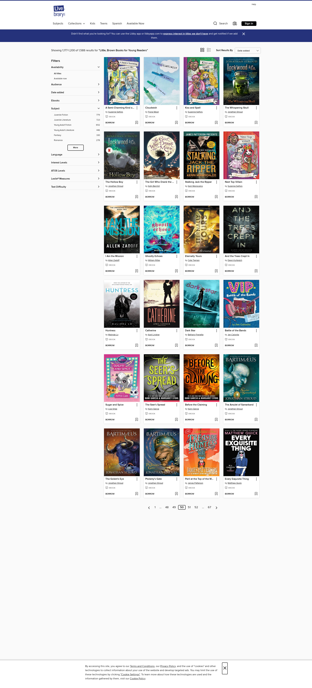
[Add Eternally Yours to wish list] (216, 271)
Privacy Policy (168, 666)
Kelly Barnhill (154, 186)
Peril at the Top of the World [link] (200, 479)
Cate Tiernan (194, 260)
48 (167, 507)
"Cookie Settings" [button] (130, 674)
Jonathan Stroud (235, 112)
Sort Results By (224, 50)
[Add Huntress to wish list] (137, 346)
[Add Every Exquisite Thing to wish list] (256, 494)
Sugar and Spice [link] (114, 404)
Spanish (117, 23)
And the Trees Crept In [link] (237, 256)
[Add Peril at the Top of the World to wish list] (216, 494)
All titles (57, 73)
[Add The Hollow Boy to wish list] (137, 197)
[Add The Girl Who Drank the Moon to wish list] (176, 197)
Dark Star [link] (190, 330)
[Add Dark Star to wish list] (216, 346)
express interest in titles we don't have (185, 33)
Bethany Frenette (195, 334)
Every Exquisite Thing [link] (237, 479)
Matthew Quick (235, 483)
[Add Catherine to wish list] (176, 346)
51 (189, 507)
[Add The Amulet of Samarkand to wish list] (256, 420)
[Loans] (235, 24)
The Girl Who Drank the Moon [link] (160, 182)
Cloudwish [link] (151, 107)
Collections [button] (75, 23)
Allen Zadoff (113, 260)
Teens (103, 23)
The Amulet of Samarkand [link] (239, 404)
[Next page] (216, 507)
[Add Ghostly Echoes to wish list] (176, 271)
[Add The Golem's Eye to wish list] (137, 494)
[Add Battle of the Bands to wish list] (256, 346)
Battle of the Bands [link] (235, 330)
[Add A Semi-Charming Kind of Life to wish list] (137, 123)
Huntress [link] (110, 330)
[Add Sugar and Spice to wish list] (137, 420)
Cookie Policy (137, 678)
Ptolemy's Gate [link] (153, 479)
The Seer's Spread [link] (155, 404)
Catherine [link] (150, 330)
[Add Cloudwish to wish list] (176, 123)
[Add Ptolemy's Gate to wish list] (176, 494)
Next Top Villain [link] (233, 182)
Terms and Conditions (142, 666)
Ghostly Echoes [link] (153, 256)
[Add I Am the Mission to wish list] (137, 271)
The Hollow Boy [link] (114, 182)
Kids (92, 23)
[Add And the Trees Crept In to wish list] (256, 271)
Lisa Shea (112, 409)
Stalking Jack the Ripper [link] (198, 182)
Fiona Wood (153, 112)
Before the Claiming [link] (196, 404)
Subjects (58, 23)
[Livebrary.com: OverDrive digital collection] (59, 11)
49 (174, 507)
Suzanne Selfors (115, 112)
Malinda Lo (113, 334)
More (75, 147)
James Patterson (195, 483)
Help (254, 4)
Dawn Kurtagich (235, 260)
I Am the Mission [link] (114, 256)
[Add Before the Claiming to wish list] (216, 420)
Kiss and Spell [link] (193, 107)
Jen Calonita (233, 334)
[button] (220, 24)
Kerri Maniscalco (195, 186)
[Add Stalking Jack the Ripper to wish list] (216, 197)
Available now (60, 78)
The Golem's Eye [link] (114, 479)
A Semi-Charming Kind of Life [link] (120, 107)
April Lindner (154, 334)
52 (196, 507)
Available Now (135, 23)
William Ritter (154, 260)
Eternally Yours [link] (193, 256)
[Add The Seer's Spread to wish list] (176, 420)
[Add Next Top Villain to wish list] (256, 197)
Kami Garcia (153, 409)
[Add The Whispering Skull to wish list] (256, 123)
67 (209, 507)
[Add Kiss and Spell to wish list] (216, 123)
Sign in (249, 23)
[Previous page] (149, 507)
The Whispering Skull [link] (237, 107)
